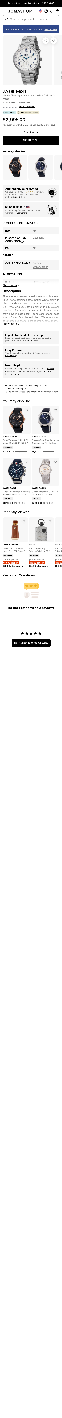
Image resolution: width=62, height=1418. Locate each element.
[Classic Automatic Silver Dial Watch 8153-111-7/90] (55, 461)
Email (19, 371)
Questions (27, 575)
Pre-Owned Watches (23, 385)
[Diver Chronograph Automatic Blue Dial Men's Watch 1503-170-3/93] (26, 461)
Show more (10, 323)
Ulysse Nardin (41, 385)
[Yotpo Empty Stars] (10, 106)
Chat (26, 371)
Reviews (9, 575)
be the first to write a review (31, 642)
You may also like (14, 151)
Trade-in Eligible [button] (30, 112)
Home (8, 385)
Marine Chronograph (17, 388)
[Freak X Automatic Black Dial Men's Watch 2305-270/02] (26, 410)
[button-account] (46, 11)
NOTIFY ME (31, 140)
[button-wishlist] (52, 11)
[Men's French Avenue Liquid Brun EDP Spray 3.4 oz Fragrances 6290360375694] (23, 521)
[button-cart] (57, 11)
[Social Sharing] (45, 40)
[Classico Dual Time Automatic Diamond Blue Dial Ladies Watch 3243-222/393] (55, 410)
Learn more (20, 197)
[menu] (5, 11)
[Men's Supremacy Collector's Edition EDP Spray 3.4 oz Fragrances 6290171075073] (49, 521)
